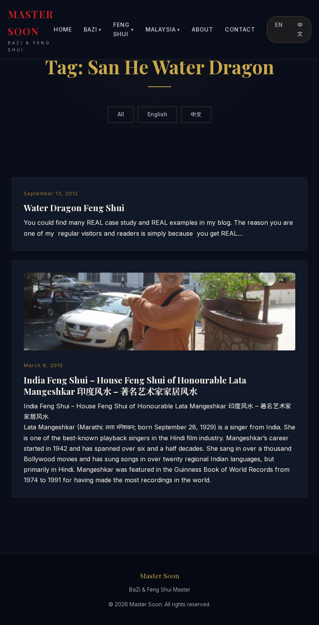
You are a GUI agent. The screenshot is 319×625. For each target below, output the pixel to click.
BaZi (93, 29)
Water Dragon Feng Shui (74, 208)
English (157, 114)
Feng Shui (123, 29)
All (120, 114)
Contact (240, 29)
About (202, 29)
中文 (300, 29)
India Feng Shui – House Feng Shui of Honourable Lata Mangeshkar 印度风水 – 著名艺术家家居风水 (135, 385)
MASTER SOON (31, 30)
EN (279, 25)
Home (63, 29)
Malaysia (162, 29)
